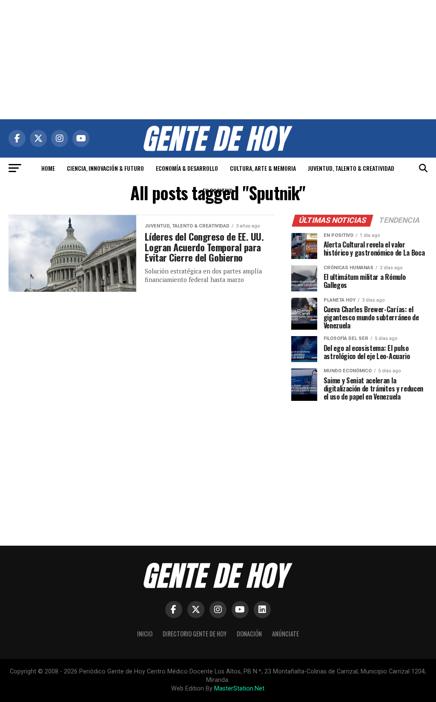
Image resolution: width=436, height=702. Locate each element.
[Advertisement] (218, 59)
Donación (249, 633)
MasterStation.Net (239, 688)
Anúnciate (285, 633)
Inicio (144, 633)
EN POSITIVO (218, 190)
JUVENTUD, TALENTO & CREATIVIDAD (351, 168)
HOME (48, 168)
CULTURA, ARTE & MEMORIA (263, 168)
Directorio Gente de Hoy (195, 633)
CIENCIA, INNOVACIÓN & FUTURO (105, 168)
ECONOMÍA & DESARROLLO (187, 168)
